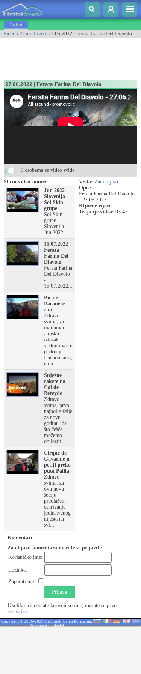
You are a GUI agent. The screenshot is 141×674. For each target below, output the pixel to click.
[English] (126, 621)
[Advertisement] (60, 56)
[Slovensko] (97, 621)
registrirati (19, 611)
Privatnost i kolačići (47, 625)
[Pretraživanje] (92, 9)
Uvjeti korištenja (76, 621)
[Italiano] (107, 621)
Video (15, 24)
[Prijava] (110, 9)
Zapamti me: (21, 581)
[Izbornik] (129, 9)
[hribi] (22, 17)
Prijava (59, 592)
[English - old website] (136, 621)
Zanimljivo (32, 33)
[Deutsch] (116, 621)
